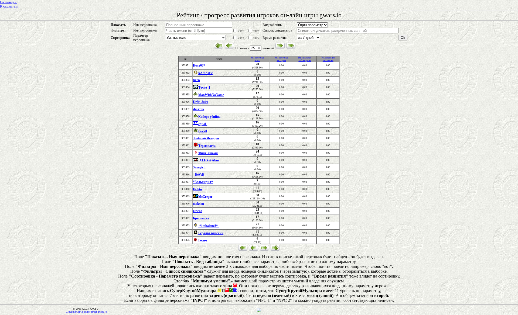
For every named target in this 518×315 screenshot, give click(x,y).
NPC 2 (256, 31)
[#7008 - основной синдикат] (195, 73)
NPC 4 (256, 38)
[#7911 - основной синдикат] (195, 226)
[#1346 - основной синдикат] (195, 124)
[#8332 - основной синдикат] (195, 240)
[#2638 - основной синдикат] (195, 233)
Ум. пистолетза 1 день (281, 59)
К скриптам (9, 6)
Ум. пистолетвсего (257, 59)
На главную (8, 2)
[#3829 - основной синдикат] (195, 160)
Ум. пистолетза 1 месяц (328, 59)
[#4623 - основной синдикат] (195, 146)
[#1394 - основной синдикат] (195, 153)
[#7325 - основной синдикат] (195, 95)
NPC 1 (241, 31)
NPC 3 (241, 38)
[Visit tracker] (259, 311)
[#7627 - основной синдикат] (195, 197)
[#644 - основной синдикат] (195, 87)
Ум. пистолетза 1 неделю (304, 59)
